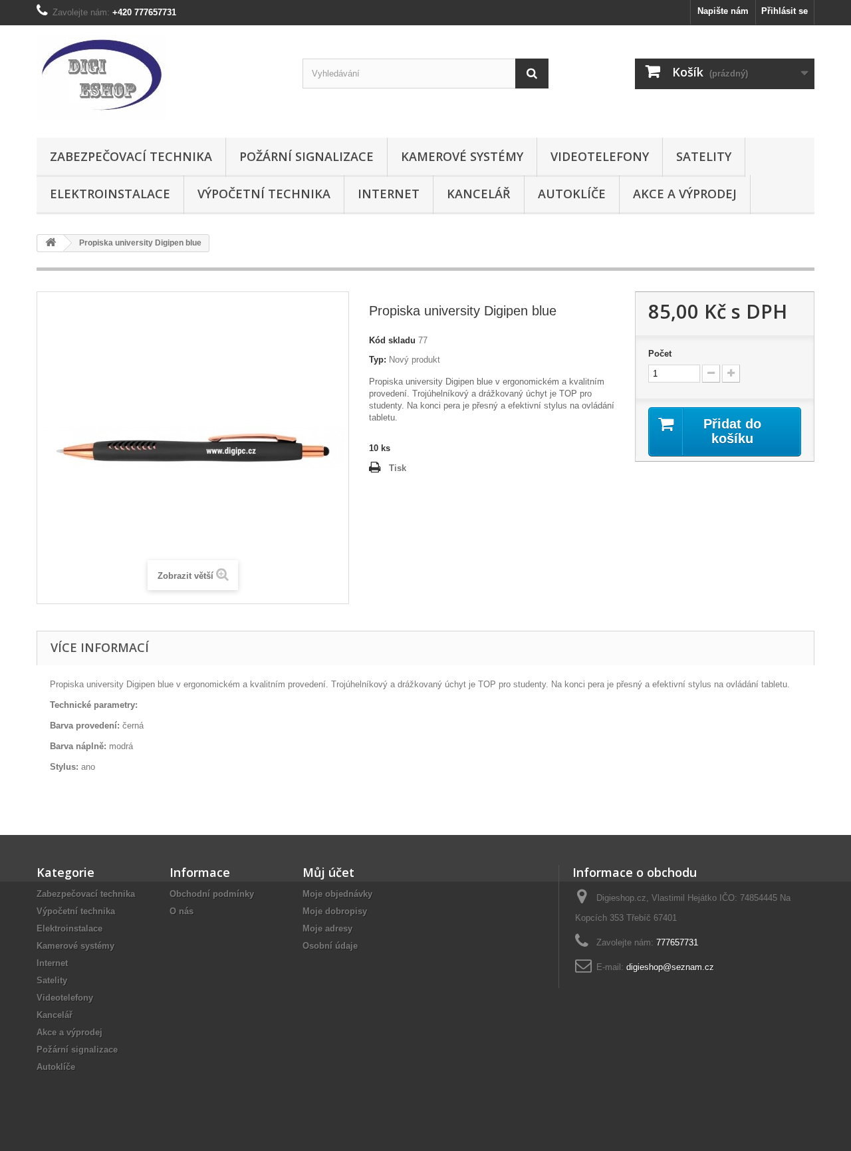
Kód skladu (392, 340)
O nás (181, 911)
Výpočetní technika (263, 194)
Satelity (703, 156)
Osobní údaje (330, 946)
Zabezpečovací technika (131, 156)
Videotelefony (599, 156)
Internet (389, 194)
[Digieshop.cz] (160, 78)
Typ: (377, 360)
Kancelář (479, 194)
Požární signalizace (306, 156)
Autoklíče (572, 194)
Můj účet (328, 872)
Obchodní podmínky (212, 894)
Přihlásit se (784, 11)
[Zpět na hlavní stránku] (50, 243)
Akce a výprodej (685, 194)
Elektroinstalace (110, 194)
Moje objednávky (337, 894)
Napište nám (723, 11)
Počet (659, 354)
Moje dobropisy (335, 911)
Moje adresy (327, 928)
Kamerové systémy (462, 156)
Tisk (397, 468)
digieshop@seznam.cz (670, 967)
